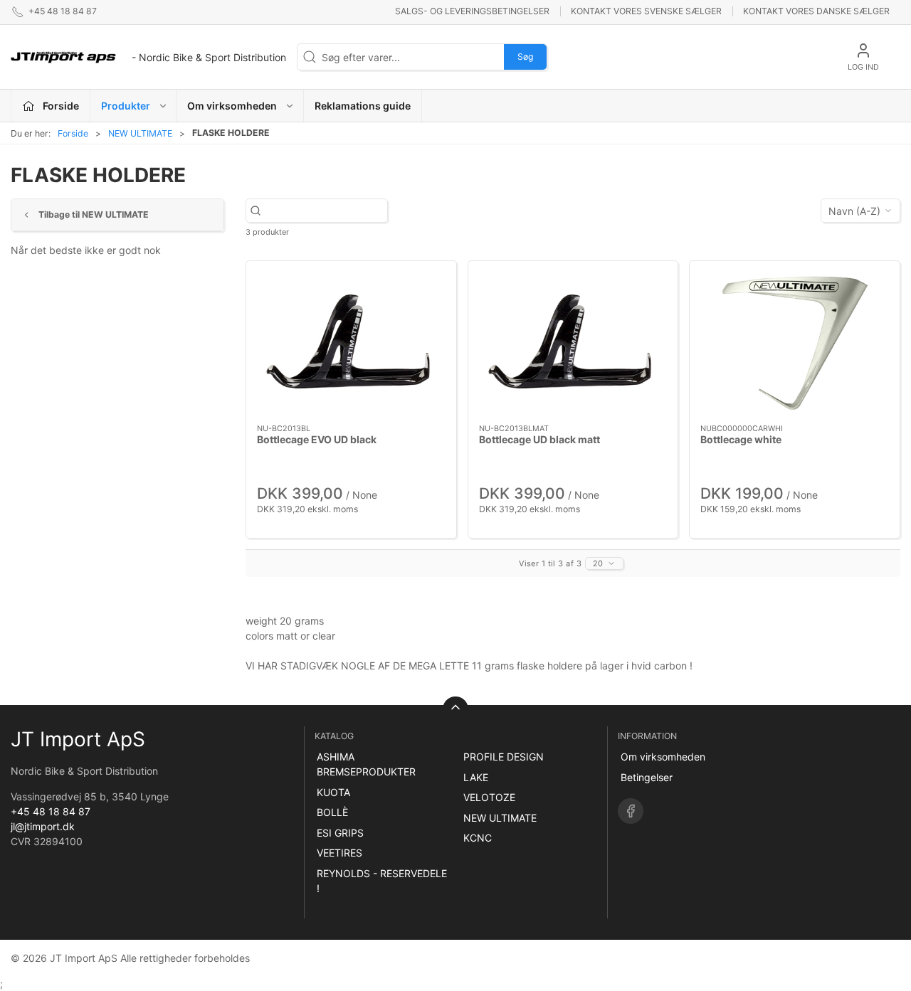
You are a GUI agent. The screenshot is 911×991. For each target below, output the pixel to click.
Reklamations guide (363, 106)
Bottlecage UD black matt (539, 439)
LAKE (475, 777)
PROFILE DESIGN (503, 757)
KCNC (477, 838)
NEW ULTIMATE (140, 133)
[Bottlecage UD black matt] (573, 342)
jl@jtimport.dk (43, 826)
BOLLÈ (332, 812)
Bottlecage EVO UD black (316, 439)
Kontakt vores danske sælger (816, 11)
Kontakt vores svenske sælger (646, 11)
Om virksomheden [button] (232, 106)
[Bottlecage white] (794, 342)
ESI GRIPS (340, 833)
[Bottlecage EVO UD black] (351, 342)
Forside (73, 133)
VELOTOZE (489, 797)
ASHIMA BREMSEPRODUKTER (366, 764)
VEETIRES (339, 853)
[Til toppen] (455, 709)
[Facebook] (630, 811)
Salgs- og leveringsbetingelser (472, 11)
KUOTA (333, 792)
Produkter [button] (125, 106)
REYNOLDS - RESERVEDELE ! (382, 880)
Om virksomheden (663, 757)
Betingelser (647, 777)
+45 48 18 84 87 (50, 811)
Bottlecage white (740, 439)
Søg (525, 56)
